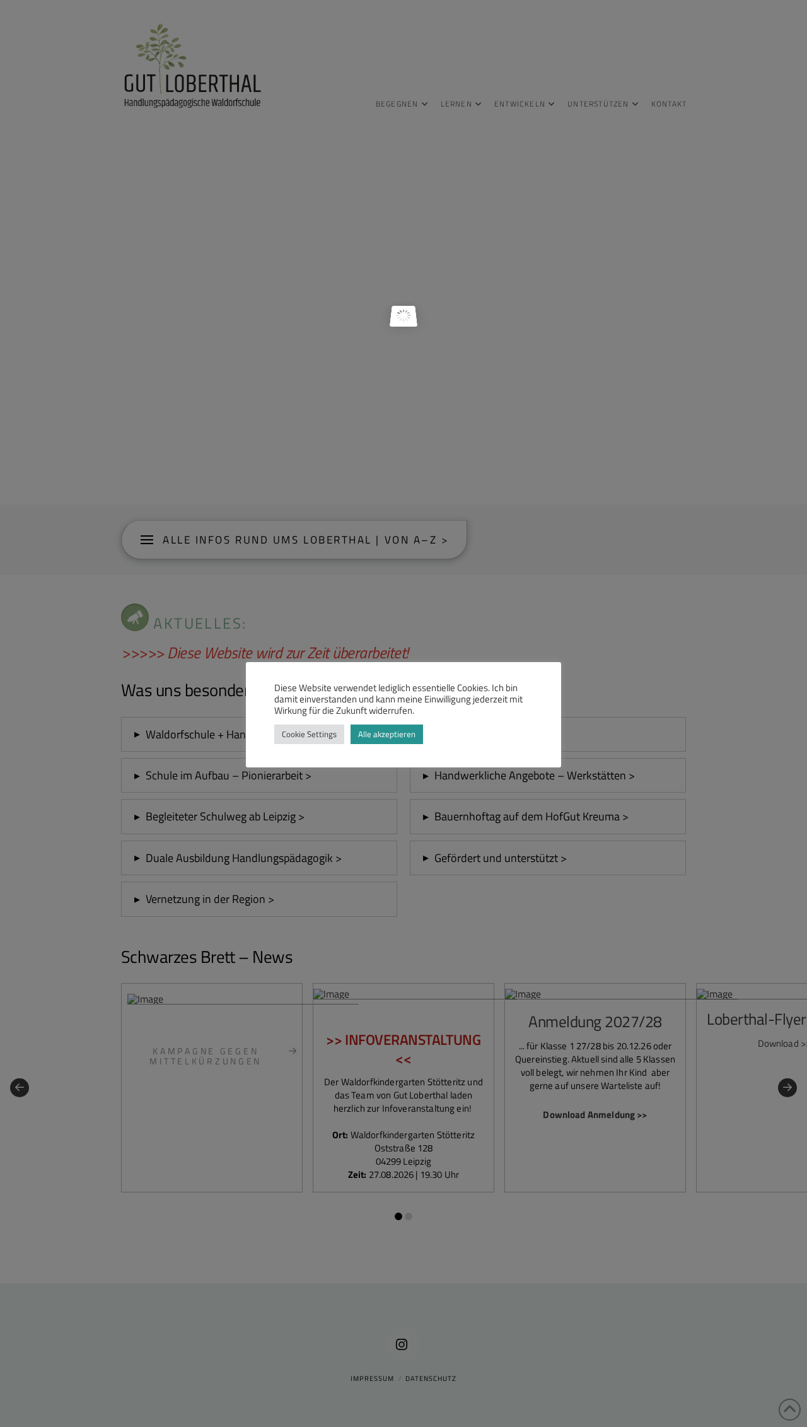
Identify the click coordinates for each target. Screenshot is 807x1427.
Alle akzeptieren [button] (386, 734)
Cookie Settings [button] (309, 734)
